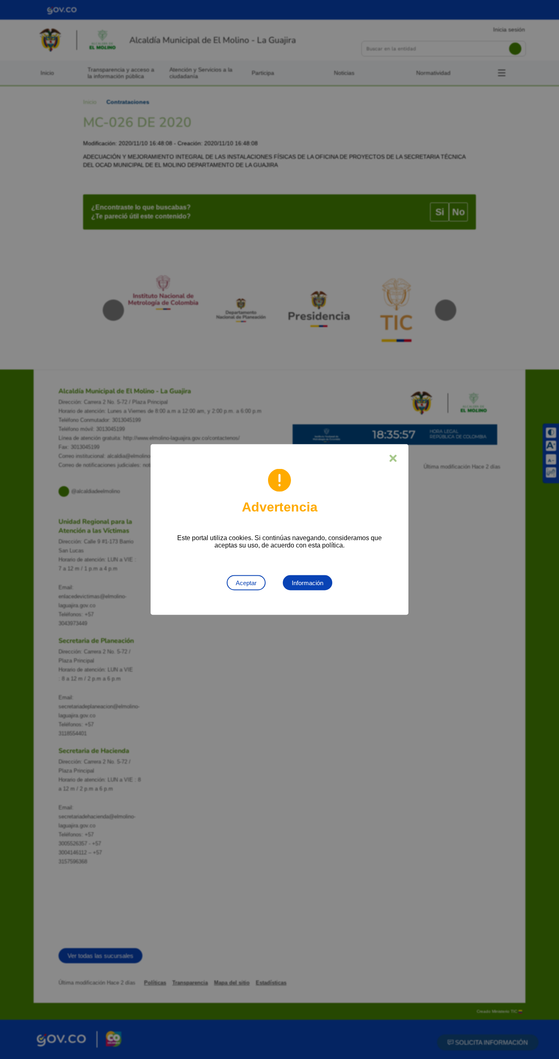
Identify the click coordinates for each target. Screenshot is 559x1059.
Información (307, 582)
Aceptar (246, 582)
